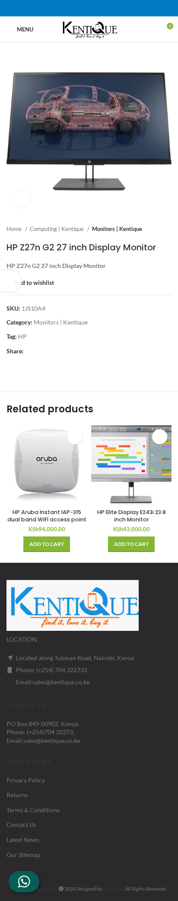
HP (22, 336)
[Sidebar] (11, 281)
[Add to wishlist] (75, 436)
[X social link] (77, 8)
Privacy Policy (25, 780)
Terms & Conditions (33, 810)
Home (14, 228)
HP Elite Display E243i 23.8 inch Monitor (131, 516)
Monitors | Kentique (117, 228)
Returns (17, 794)
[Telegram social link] (111, 8)
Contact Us (21, 824)
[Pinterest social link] (89, 8)
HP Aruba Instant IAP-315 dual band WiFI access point (46, 516)
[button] (46, 544)
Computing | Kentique (57, 228)
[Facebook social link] (66, 8)
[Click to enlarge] (21, 198)
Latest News (22, 839)
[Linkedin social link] (100, 8)
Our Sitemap (23, 854)
